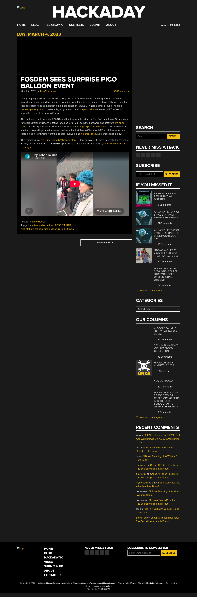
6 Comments (164, 412)
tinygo (70, 229)
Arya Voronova (48, 91)
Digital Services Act (155, 583)
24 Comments (164, 261)
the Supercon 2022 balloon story (58, 140)
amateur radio (37, 225)
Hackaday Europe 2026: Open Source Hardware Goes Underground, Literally (166, 274)
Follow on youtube (148, 155)
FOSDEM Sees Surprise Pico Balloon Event (69, 82)
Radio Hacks (38, 221)
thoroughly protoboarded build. (92, 126)
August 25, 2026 (170, 25)
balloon (50, 225)
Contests (76, 25)
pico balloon (90, 109)
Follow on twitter (143, 155)
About (111, 25)
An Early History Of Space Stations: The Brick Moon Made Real (166, 234)
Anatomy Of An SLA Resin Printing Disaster (166, 196)
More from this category (149, 290)
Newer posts (106, 242)
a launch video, (89, 133)
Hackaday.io (53, 25)
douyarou (141, 465)
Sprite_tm (141, 517)
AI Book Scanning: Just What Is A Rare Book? (166, 331)
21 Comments (164, 223)
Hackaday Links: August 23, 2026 (164, 364)
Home (21, 25)
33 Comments (164, 356)
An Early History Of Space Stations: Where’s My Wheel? (166, 214)
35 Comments (164, 339)
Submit (95, 25)
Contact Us (53, 575)
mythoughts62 (143, 482)
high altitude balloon (32, 229)
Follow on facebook (138, 155)
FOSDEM (60, 225)
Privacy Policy (124, 583)
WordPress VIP (104, 589)
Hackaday (98, 12)
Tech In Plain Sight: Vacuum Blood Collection (166, 348)
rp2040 (62, 229)
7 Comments (164, 285)
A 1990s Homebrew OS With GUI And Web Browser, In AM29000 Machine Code (158, 439)
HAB (68, 225)
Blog (35, 25)
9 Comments (164, 204)
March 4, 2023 (28, 91)
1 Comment (163, 371)
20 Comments (165, 244)
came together (29, 109)
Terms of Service (138, 583)
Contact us (158, 155)
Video (48, 562)
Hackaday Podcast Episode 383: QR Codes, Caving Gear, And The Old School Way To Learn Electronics (166, 399)
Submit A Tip (53, 566)
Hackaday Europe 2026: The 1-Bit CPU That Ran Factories (166, 253)
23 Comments (121, 91)
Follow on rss (153, 155)
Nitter (41, 109)
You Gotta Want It (166, 380)
